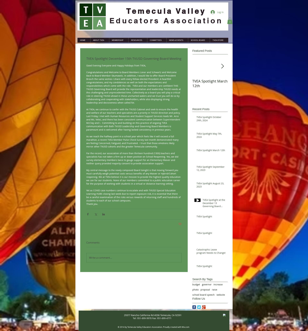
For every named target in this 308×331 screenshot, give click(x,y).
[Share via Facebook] (87, 214)
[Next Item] (222, 66)
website (221, 294)
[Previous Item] (197, 66)
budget (196, 284)
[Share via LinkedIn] (103, 214)
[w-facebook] (224, 315)
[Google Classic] (204, 307)
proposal (205, 289)
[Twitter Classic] (199, 307)
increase (218, 284)
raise (214, 289)
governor (207, 284)
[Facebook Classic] (194, 307)
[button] (230, 21)
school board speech (203, 294)
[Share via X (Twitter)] (95, 214)
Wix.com (185, 327)
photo (195, 289)
